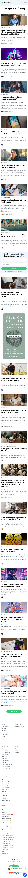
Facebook (17, 748)
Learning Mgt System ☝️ (6, 444)
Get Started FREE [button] (14, 866)
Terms (3, 736)
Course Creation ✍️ (5, 27)
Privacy (3, 738)
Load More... (14, 711)
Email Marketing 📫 (5, 197)
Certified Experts (6, 800)
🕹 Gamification (5, 94)
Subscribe (14, 268)
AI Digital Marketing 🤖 (6, 651)
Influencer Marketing (6, 376)
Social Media (4, 129)
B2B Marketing (4, 61)
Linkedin (17, 752)
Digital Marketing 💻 (6, 232)
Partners (4, 742)
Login (3, 740)
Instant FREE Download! (14, 336)
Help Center (5, 734)
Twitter (16, 750)
